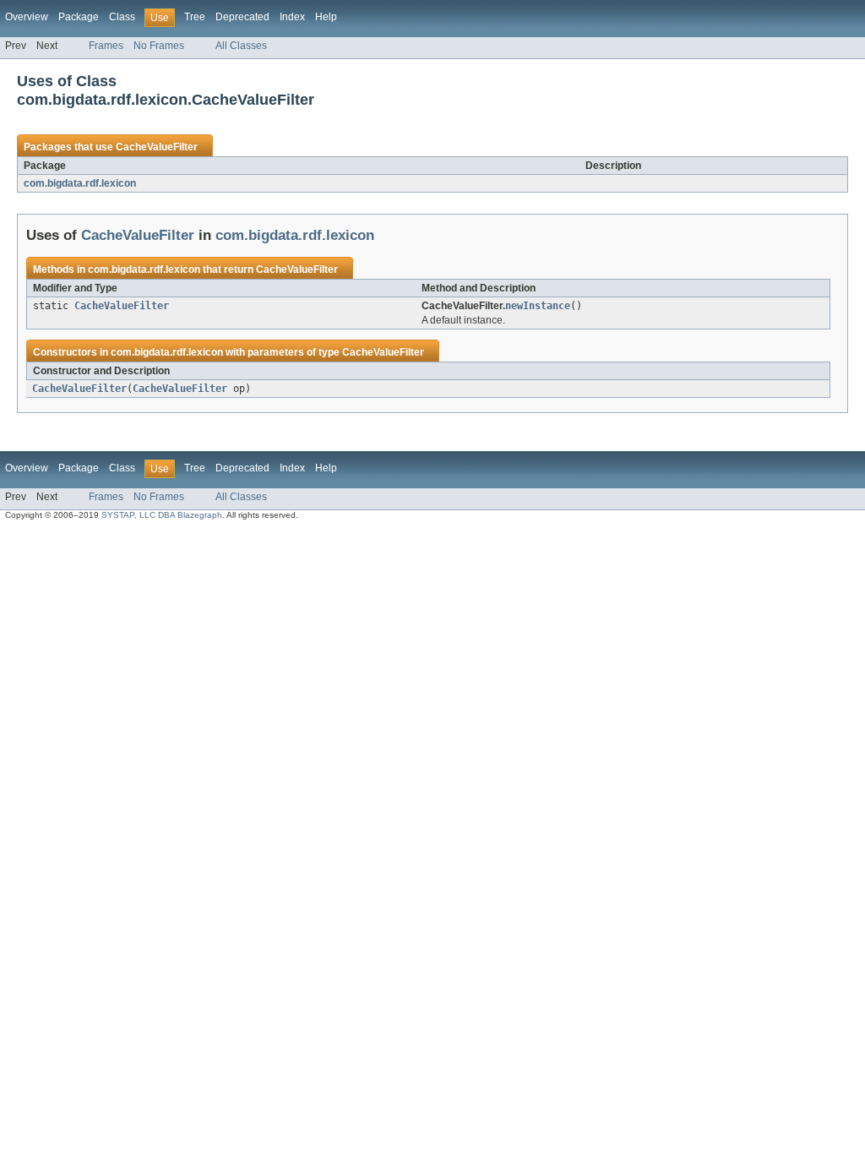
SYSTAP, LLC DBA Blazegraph (161, 515)
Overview (26, 17)
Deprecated (242, 17)
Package (78, 17)
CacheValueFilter (157, 147)
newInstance (537, 306)
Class (122, 17)
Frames (106, 46)
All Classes (241, 46)
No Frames (158, 46)
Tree (194, 17)
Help (326, 17)
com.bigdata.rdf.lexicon (80, 183)
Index (292, 17)
